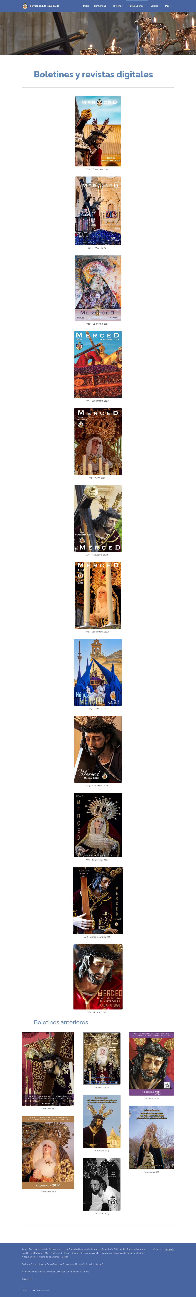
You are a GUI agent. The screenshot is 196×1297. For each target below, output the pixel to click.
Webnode (169, 1249)
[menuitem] (86, 6)
